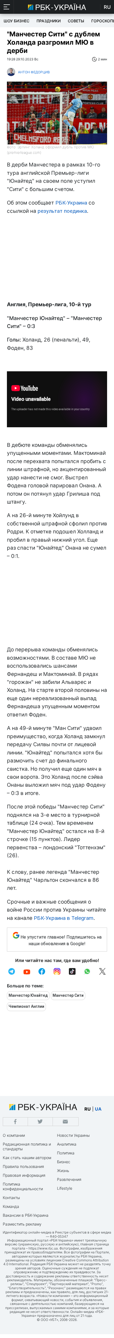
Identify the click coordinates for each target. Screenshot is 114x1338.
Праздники (49, 20)
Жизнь (63, 1170)
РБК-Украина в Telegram (64, 918)
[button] (7, 7)
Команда (11, 1206)
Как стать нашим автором (27, 1157)
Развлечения (69, 1179)
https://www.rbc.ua (43, 1248)
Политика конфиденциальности (23, 1186)
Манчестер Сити (68, 995)
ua (98, 1109)
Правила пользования (23, 1166)
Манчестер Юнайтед (28, 995)
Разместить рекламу (22, 1224)
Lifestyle (64, 1188)
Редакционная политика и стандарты (27, 1146)
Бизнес (63, 1161)
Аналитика (66, 1144)
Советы (76, 20)
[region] (57, 259)
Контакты (11, 1197)
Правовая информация (24, 1175)
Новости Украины (73, 1135)
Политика (65, 1153)
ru (87, 1109)
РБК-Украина (71, 203)
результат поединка (62, 211)
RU (107, 7)
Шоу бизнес (16, 20)
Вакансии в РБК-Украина (25, 1215)
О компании (14, 1135)
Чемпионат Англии (26, 1006)
